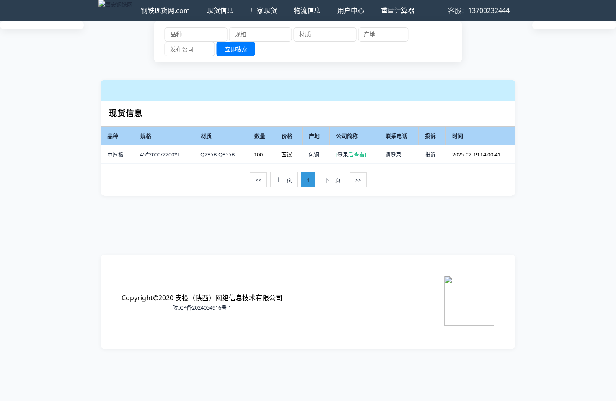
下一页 (332, 180)
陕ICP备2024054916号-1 (202, 307)
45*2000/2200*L (160, 154)
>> (358, 180)
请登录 (393, 154)
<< (258, 180)
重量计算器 (397, 10)
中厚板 (115, 154)
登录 (342, 154)
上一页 (284, 180)
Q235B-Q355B (217, 154)
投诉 (430, 154)
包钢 (313, 154)
